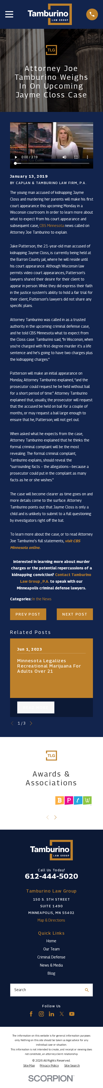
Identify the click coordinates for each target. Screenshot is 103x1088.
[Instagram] (41, 1014)
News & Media (51, 965)
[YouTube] (71, 1014)
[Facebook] (31, 1014)
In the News (42, 599)
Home (51, 941)
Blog (51, 973)
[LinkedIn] (51, 1014)
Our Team (51, 949)
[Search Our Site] (87, 990)
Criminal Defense (51, 957)
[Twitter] (61, 1014)
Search (20, 990)
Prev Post (28, 614)
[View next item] (31, 723)
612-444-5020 (51, 876)
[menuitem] (29, 1065)
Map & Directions (51, 920)
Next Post (74, 614)
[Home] (50, 14)
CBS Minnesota (52, 225)
